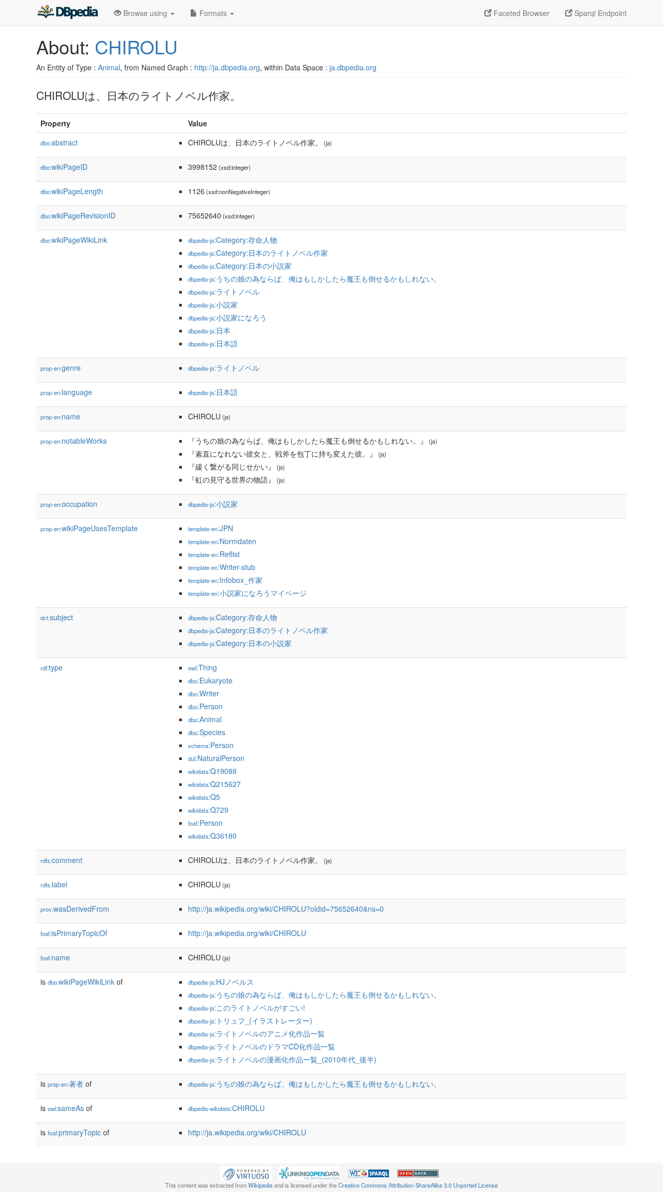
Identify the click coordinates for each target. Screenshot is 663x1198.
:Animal (205, 719)
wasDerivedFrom (74, 908)
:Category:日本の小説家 (240, 265)
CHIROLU (136, 46)
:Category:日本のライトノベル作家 (258, 252)
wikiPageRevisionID (78, 215)
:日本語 (213, 343)
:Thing (202, 667)
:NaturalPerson (216, 758)
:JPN (210, 528)
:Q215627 (214, 784)
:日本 (209, 330)
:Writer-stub (221, 567)
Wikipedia (260, 1185)
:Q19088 (212, 771)
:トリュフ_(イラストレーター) (250, 1020)
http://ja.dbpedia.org (227, 67)
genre (60, 367)
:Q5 (204, 797)
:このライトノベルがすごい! (246, 1007)
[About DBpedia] (67, 13)
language (66, 392)
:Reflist (214, 554)
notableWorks (73, 440)
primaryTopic (74, 1132)
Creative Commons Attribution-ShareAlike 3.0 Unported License (418, 1185)
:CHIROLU (226, 1108)
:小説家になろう (227, 317)
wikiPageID (64, 167)
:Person (205, 706)
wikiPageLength (71, 191)
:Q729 (208, 810)
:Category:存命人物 (232, 240)
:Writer (203, 693)
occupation (68, 504)
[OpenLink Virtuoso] (246, 1172)
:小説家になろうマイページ (247, 593)
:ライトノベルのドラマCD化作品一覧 (261, 1046)
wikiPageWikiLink (73, 240)
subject (56, 617)
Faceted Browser (521, 13)
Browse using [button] (145, 13)
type (51, 667)
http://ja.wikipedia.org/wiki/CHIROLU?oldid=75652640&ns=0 (286, 908)
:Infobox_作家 (225, 580)
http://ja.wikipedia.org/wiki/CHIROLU (247, 933)
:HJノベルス (221, 981)
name (60, 416)
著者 (65, 1083)
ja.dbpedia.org (353, 67)
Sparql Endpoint (599, 13)
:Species (206, 732)
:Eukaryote (210, 680)
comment (61, 860)
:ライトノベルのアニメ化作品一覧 (256, 1033)
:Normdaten (222, 541)
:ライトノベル (224, 291)
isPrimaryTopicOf (73, 933)
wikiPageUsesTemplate (89, 528)
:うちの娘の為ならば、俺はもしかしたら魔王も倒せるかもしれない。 (314, 278)
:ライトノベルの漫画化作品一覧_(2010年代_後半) (282, 1059)
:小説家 (213, 304)
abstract (59, 142)
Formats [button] (213, 13)
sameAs (66, 1108)
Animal (109, 67)
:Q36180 (212, 835)
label (53, 884)
